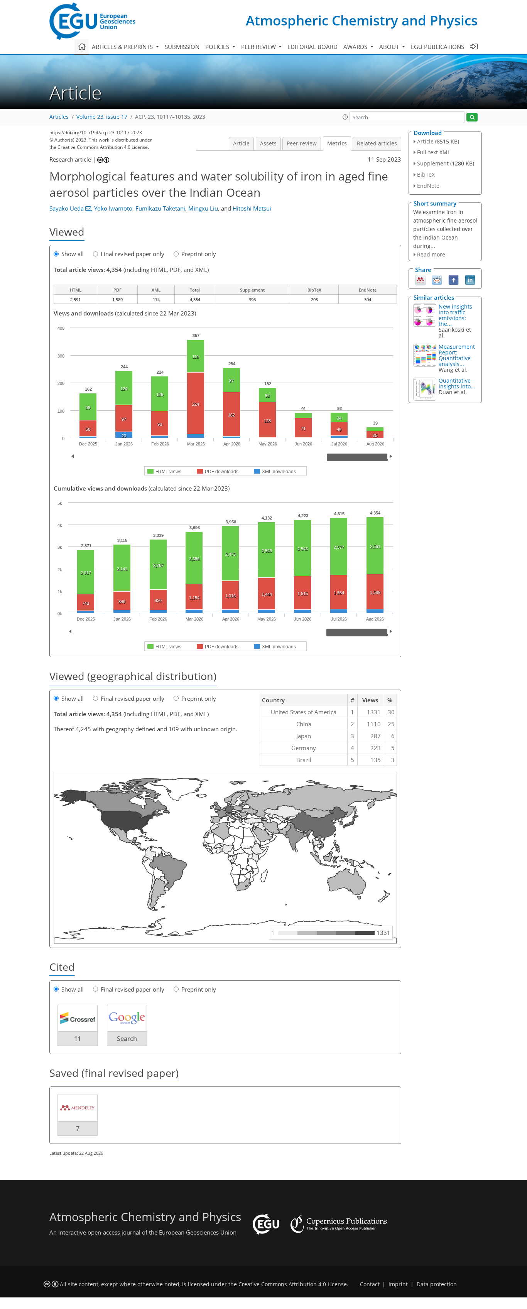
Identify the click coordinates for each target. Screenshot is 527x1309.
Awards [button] (356, 47)
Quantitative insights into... (457, 383)
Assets (268, 143)
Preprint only (198, 254)
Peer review (302, 143)
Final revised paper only (132, 254)
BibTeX (426, 174)
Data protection (437, 1284)
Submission (182, 47)
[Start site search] (472, 117)
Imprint (398, 1284)
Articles (59, 116)
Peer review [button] (259, 47)
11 (77, 1038)
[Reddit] (437, 279)
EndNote (428, 185)
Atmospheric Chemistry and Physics (362, 20)
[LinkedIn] (470, 279)
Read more (431, 254)
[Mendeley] (420, 279)
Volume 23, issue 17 (101, 116)
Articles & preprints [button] (123, 47)
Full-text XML (433, 152)
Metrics (337, 143)
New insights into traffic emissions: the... (455, 315)
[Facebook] (453, 279)
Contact (370, 1284)
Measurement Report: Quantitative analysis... (457, 355)
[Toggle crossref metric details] (77, 1018)
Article (241, 143)
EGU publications (437, 47)
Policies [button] (218, 47)
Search (127, 1038)
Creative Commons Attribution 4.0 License (292, 1284)
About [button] (389, 47)
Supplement (433, 163)
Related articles (377, 143)
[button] (345, 116)
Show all (72, 254)
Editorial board (312, 47)
